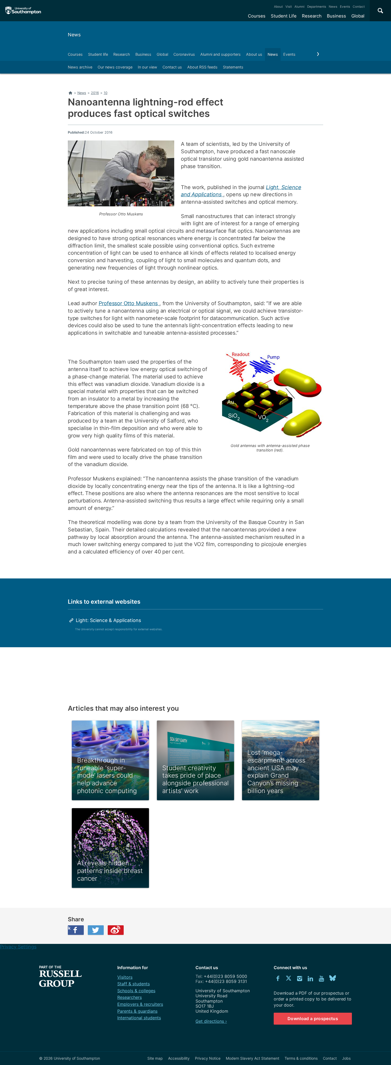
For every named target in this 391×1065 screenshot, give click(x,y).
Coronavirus (184, 54)
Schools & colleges (136, 990)
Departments (316, 6)
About (278, 6)
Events (345, 6)
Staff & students (133, 983)
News (333, 6)
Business (336, 16)
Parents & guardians (137, 1011)
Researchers (129, 997)
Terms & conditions (301, 1058)
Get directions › (211, 1021)
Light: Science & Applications (108, 620)
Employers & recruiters (140, 1004)
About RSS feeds (202, 67)
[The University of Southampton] (23, 10)
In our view (147, 67)
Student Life (284, 16)
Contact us (172, 67)
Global (357, 16)
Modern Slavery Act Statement (252, 1058)
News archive (80, 67)
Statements (233, 67)
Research (312, 16)
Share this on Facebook (69, 928)
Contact (359, 6)
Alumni (299, 6)
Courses (256, 16)
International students (139, 1017)
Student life (98, 54)
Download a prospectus (313, 1018)
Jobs (346, 1058)
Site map (155, 1058)
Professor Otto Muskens (129, 303)
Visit (288, 6)
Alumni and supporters (220, 54)
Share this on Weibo (116, 930)
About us (254, 54)
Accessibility (179, 1058)
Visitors (124, 977)
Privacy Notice (208, 1058)
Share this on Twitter (96, 930)
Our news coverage (115, 67)
